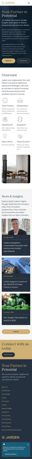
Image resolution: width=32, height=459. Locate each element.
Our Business (6, 390)
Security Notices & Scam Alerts (11, 430)
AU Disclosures (6, 419)
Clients (4, 398)
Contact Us (23, 61)
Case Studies (6, 394)
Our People (5, 401)
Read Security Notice (11, 454)
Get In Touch (8, 354)
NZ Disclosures (6, 423)
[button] (28, 3)
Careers (4, 405)
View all (16, 331)
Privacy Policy (6, 426)
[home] (8, 3)
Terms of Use (6, 415)
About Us (8, 61)
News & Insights (7, 408)
